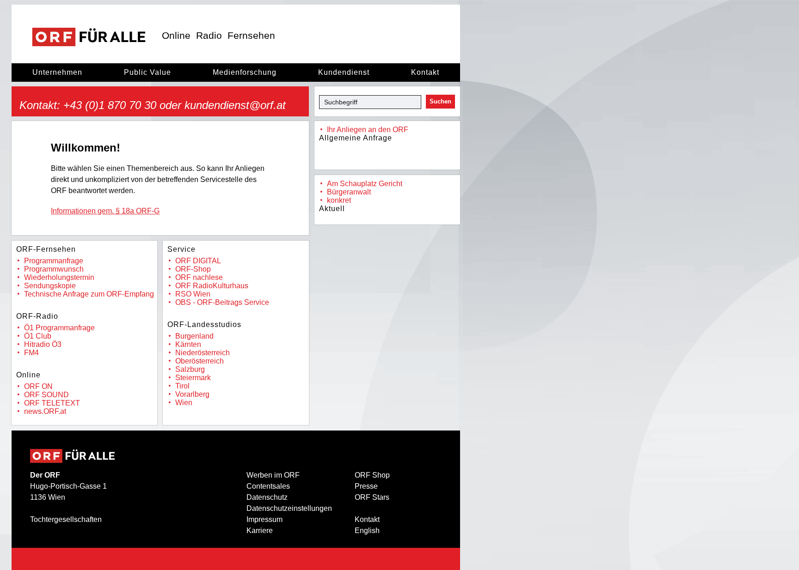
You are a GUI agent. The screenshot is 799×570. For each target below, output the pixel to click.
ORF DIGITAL (198, 261)
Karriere (259, 530)
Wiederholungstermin (59, 277)
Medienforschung (245, 72)
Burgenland (194, 336)
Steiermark (193, 378)
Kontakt (425, 72)
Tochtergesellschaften (66, 519)
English (367, 530)
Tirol (182, 386)
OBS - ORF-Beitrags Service (222, 302)
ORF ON (38, 386)
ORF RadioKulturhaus (211, 286)
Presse (366, 486)
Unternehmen (57, 72)
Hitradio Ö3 (42, 344)
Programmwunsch (54, 269)
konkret (339, 200)
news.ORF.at (45, 411)
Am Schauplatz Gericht (364, 184)
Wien (183, 402)
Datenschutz (267, 497)
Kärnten (188, 344)
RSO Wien (192, 294)
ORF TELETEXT (52, 403)
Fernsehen (251, 35)
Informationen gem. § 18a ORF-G (105, 211)
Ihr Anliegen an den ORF (367, 129)
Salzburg (190, 369)
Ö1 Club (37, 336)
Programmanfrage (53, 261)
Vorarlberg (192, 394)
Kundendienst (343, 72)
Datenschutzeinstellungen (289, 508)
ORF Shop (372, 475)
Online (176, 35)
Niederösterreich (202, 353)
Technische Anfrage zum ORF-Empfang (89, 294)
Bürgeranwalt (349, 192)
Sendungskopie (50, 286)
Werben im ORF (273, 475)
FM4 (31, 353)
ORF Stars (372, 497)
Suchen (440, 101)
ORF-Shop (193, 269)
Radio (209, 35)
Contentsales (268, 486)
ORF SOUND (46, 395)
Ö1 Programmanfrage (59, 328)
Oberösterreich (199, 361)
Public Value (147, 72)
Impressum (264, 519)
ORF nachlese (199, 277)
